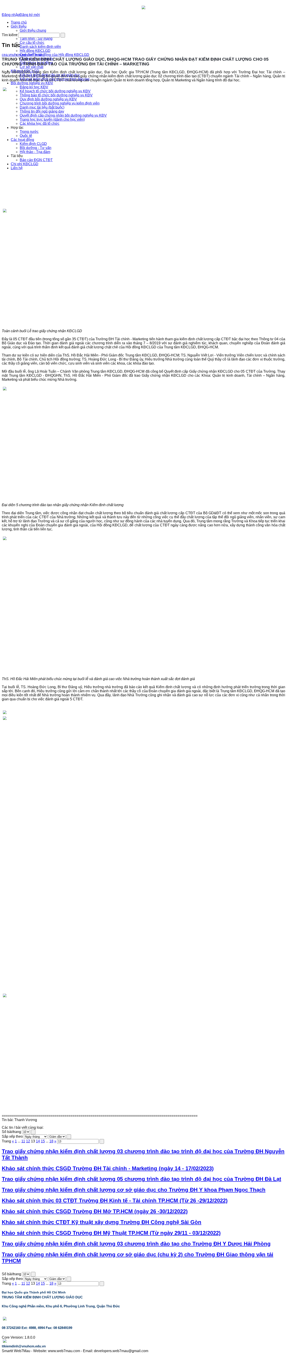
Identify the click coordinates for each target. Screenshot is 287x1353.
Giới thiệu (18, 26)
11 (23, 1141)
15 (43, 1141)
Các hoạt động (22, 140)
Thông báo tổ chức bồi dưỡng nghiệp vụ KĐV (56, 95)
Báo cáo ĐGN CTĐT (36, 160)
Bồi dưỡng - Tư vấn (35, 148)
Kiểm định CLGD (33, 144)
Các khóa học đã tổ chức (39, 123)
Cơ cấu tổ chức (32, 43)
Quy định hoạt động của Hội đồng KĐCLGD (54, 55)
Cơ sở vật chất (31, 67)
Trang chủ (19, 22)
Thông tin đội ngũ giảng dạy (42, 111)
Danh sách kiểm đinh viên (40, 47)
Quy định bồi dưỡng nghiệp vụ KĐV (48, 99)
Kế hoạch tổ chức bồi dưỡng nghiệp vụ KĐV (55, 91)
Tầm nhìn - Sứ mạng (36, 38)
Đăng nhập (11, 15)
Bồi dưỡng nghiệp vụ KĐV (32, 83)
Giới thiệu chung (33, 30)
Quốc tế (26, 136)
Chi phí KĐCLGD (24, 164)
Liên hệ (17, 168)
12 (28, 1141)
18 (51, 1141)
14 (38, 1141)
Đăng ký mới (30, 15)
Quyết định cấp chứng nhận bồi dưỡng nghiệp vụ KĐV (63, 115)
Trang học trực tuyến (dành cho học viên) (52, 119)
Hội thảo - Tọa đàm (35, 152)
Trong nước (29, 132)
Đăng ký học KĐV (34, 87)
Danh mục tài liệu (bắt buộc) (42, 107)
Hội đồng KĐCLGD (35, 51)
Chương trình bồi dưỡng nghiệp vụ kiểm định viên (60, 103)
